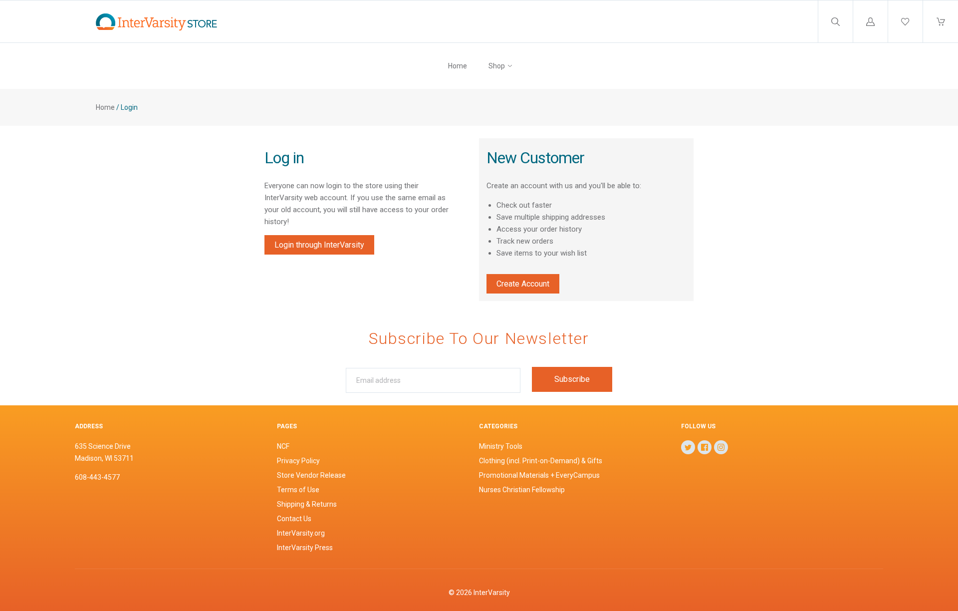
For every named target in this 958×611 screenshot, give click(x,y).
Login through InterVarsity (319, 245)
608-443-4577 (97, 477)
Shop (496, 66)
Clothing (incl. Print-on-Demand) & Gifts (540, 461)
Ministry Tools (500, 446)
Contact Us (294, 519)
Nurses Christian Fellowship (522, 490)
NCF (283, 446)
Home (457, 66)
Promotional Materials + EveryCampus (539, 475)
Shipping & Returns (307, 504)
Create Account (522, 284)
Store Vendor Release (311, 475)
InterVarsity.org (301, 533)
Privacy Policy (298, 461)
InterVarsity (492, 593)
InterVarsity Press (305, 548)
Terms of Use (298, 490)
